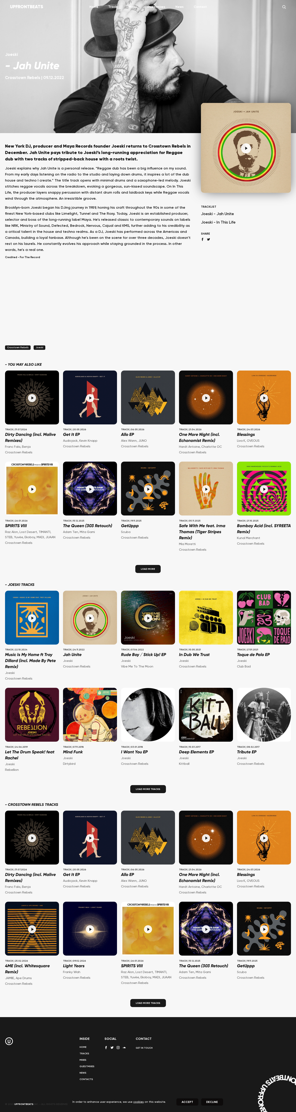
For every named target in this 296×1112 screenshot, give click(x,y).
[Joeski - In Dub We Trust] (206, 618)
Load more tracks (148, 789)
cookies (138, 1102)
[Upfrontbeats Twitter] (112, 1047)
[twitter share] (208, 239)
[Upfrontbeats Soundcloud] (124, 1049)
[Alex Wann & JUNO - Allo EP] (148, 398)
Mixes (132, 7)
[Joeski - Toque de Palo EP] (264, 618)
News (179, 7)
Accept (187, 1102)
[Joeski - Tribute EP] (264, 715)
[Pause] (246, 148)
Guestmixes (156, 7)
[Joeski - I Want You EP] (148, 715)
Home (93, 7)
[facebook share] (202, 239)
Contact (200, 7)
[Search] (284, 7)
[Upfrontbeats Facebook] (106, 1047)
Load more (148, 569)
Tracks (113, 7)
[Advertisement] (98, 307)
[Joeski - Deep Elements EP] (206, 715)
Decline (212, 1102)
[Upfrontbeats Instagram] (118, 1047)
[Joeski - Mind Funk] (90, 715)
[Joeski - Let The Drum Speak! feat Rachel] (32, 715)
